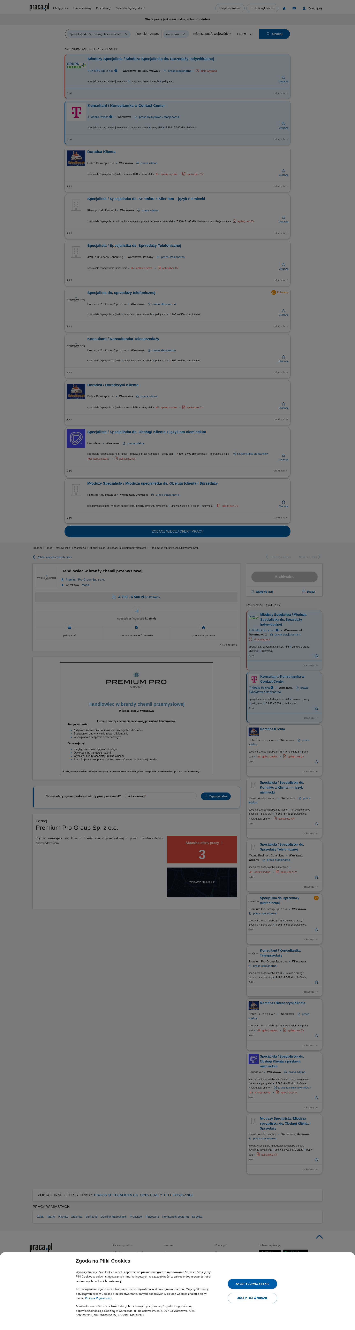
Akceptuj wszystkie (252, 1284)
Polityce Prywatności (98, 1298)
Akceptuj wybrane (252, 1298)
